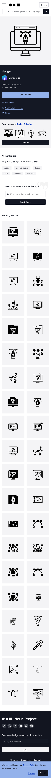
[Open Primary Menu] (4, 5)
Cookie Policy (29, 765)
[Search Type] (6, 11)
